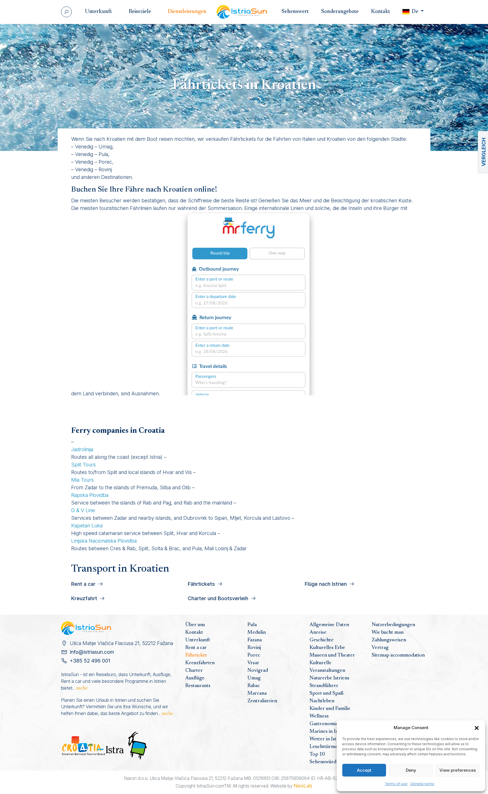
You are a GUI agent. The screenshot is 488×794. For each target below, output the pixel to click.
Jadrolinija (82, 449)
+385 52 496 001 (90, 661)
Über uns (195, 625)
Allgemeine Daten (329, 625)
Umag (254, 678)
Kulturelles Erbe (327, 647)
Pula (252, 625)
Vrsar (253, 663)
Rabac (253, 685)
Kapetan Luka (87, 525)
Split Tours (83, 465)
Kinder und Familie (330, 708)
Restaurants (197, 685)
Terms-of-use (396, 784)
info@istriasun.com (92, 652)
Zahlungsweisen (389, 640)
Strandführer (324, 685)
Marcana (257, 693)
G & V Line (83, 510)
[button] (477, 728)
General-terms (422, 784)
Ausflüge (194, 678)
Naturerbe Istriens (329, 678)
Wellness (319, 716)
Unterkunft (197, 640)
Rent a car (196, 647)
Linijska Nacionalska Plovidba (104, 541)
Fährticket (196, 655)
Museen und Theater (332, 655)
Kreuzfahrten (200, 663)
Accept (364, 770)
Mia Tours (82, 480)
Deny (411, 770)
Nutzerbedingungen (393, 625)
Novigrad (257, 670)
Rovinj (254, 647)
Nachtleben (322, 701)
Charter (194, 670)
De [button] (415, 11)
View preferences (457, 770)
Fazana (254, 640)
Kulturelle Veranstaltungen (327, 667)
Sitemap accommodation (398, 655)
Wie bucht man (388, 632)
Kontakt (194, 632)
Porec (253, 655)
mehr (82, 688)
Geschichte (322, 640)
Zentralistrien (262, 701)
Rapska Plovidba (89, 495)
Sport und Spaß (327, 693)
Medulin (256, 632)
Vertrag (380, 647)
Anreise (318, 632)
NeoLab (303, 786)
